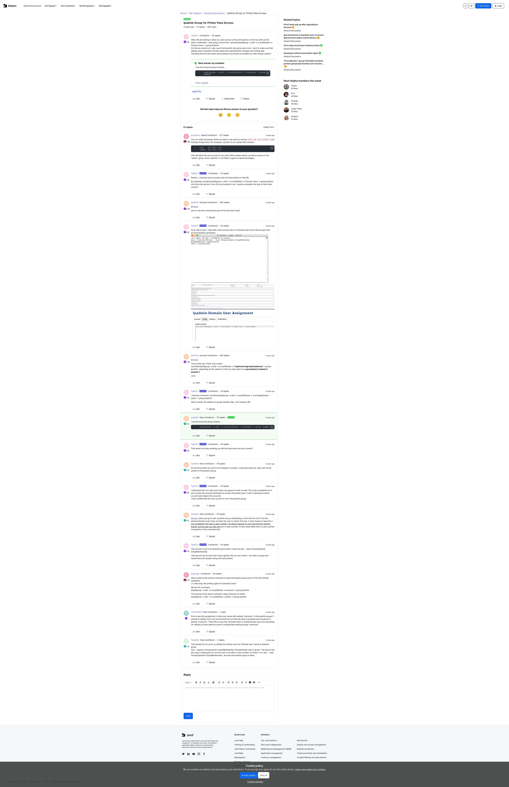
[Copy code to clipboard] (268, 73)
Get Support (50, 6)
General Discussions (33, 6)
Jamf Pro (196, 91)
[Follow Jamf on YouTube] (193, 754)
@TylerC (194, 206)
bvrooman (195, 135)
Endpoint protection (305, 749)
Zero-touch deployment (271, 745)
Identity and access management (311, 745)
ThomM (294, 101)
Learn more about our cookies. (310, 769)
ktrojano (294, 116)
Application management (271, 753)
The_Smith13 (196, 612)
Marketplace (239, 757)
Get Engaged (104, 6)
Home (183, 13)
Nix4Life (194, 202)
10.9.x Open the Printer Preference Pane (302, 45)
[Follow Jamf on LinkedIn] (188, 754)
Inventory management (271, 757)
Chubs (294, 85)
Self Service (302, 740)
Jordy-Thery (296, 109)
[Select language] (471, 5)
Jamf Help (238, 740)
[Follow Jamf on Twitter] (183, 754)
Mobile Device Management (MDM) (276, 749)
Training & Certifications (244, 745)
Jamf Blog (238, 753)
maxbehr (195, 417)
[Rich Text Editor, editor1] (229, 698)
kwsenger (195, 574)
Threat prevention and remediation (312, 753)
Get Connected (67, 6)
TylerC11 (194, 35)
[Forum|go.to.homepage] (10, 5)
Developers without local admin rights (301, 53)
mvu (293, 93)
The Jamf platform (269, 740)
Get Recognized (86, 6)
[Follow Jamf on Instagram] (199, 754)
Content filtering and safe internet (311, 757)
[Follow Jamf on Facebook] (204, 754)
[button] (483, 5)
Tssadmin (195, 640)
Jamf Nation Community (244, 749)
